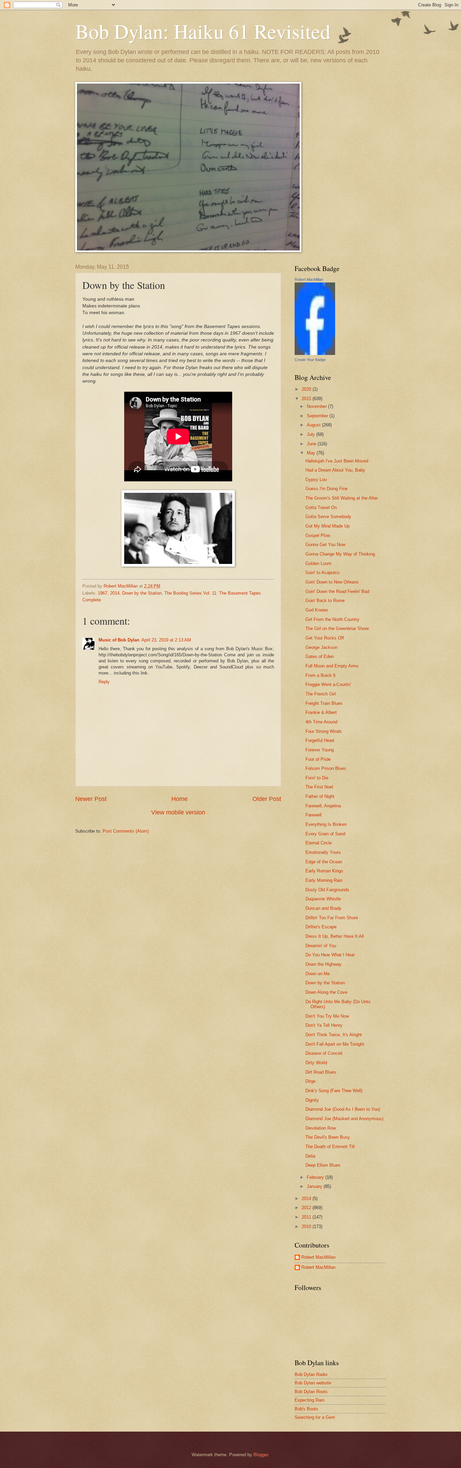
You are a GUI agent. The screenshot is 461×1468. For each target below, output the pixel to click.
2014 (114, 593)
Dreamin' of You (320, 945)
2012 (307, 1207)
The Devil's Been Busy (327, 1137)
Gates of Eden (319, 656)
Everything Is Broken (326, 824)
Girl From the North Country (332, 619)
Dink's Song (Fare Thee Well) (333, 1090)
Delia (310, 1156)
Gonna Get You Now (325, 544)
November (317, 406)
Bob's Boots (306, 1408)
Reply (104, 681)
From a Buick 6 (320, 675)
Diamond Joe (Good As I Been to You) (342, 1109)
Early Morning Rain (324, 880)
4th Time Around (321, 721)
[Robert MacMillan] (315, 353)
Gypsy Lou (316, 479)
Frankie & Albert (321, 712)
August (314, 424)
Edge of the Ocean (323, 861)
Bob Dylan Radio (311, 1374)
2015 (307, 398)
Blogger (260, 1454)
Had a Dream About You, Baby (335, 470)
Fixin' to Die (316, 777)
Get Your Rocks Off (324, 637)
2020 (307, 389)
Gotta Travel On (321, 507)
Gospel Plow (317, 535)
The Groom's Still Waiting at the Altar (341, 498)
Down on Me (317, 973)
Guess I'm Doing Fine (326, 488)
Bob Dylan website (313, 1382)
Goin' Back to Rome (325, 600)
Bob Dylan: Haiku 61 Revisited (202, 31)
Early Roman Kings (324, 870)
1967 (102, 593)
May (312, 452)
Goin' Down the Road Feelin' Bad (337, 591)
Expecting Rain (309, 1400)
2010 (307, 1226)
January (315, 1186)
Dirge (310, 1081)
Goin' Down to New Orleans (332, 582)
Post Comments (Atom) (126, 831)
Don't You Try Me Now (327, 1016)
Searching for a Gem (315, 1417)
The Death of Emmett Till (330, 1146)
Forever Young (319, 749)
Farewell (313, 814)
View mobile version (178, 812)
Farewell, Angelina (323, 805)
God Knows (316, 609)
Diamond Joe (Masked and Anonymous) (344, 1118)
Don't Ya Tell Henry (324, 1025)
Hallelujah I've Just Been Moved (336, 460)
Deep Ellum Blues (323, 1165)
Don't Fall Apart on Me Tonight (334, 1044)
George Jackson (321, 647)
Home (179, 799)
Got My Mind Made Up (327, 526)
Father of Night (319, 796)
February (316, 1177)
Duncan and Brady (323, 908)
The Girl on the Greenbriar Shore (337, 628)
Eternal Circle (318, 842)
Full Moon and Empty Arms (332, 665)
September (318, 415)
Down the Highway (323, 964)
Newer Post (91, 799)
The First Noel (319, 786)
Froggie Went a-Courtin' (328, 684)
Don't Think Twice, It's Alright (333, 1034)
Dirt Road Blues (320, 1072)
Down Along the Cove (326, 992)
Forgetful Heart (319, 740)
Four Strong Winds (323, 731)
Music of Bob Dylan (119, 639)
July (311, 434)
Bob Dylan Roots (311, 1391)
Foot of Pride (318, 759)
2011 (307, 1217)
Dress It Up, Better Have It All (334, 936)
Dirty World (316, 1062)
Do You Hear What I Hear (330, 954)
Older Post (266, 799)
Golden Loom (318, 563)
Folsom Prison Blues (325, 768)
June (312, 443)
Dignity (312, 1100)
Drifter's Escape (320, 926)
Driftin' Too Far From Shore (331, 917)
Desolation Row (320, 1128)
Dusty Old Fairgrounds (327, 889)
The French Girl (320, 693)
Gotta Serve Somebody (328, 516)
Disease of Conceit (324, 1053)
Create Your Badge (310, 360)
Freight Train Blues (324, 703)
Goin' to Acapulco (322, 572)
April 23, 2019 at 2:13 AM (166, 639)
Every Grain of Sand (325, 833)
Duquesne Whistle (323, 898)
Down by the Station (142, 593)
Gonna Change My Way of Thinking (340, 554)
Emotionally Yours (323, 852)
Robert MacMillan (309, 279)
